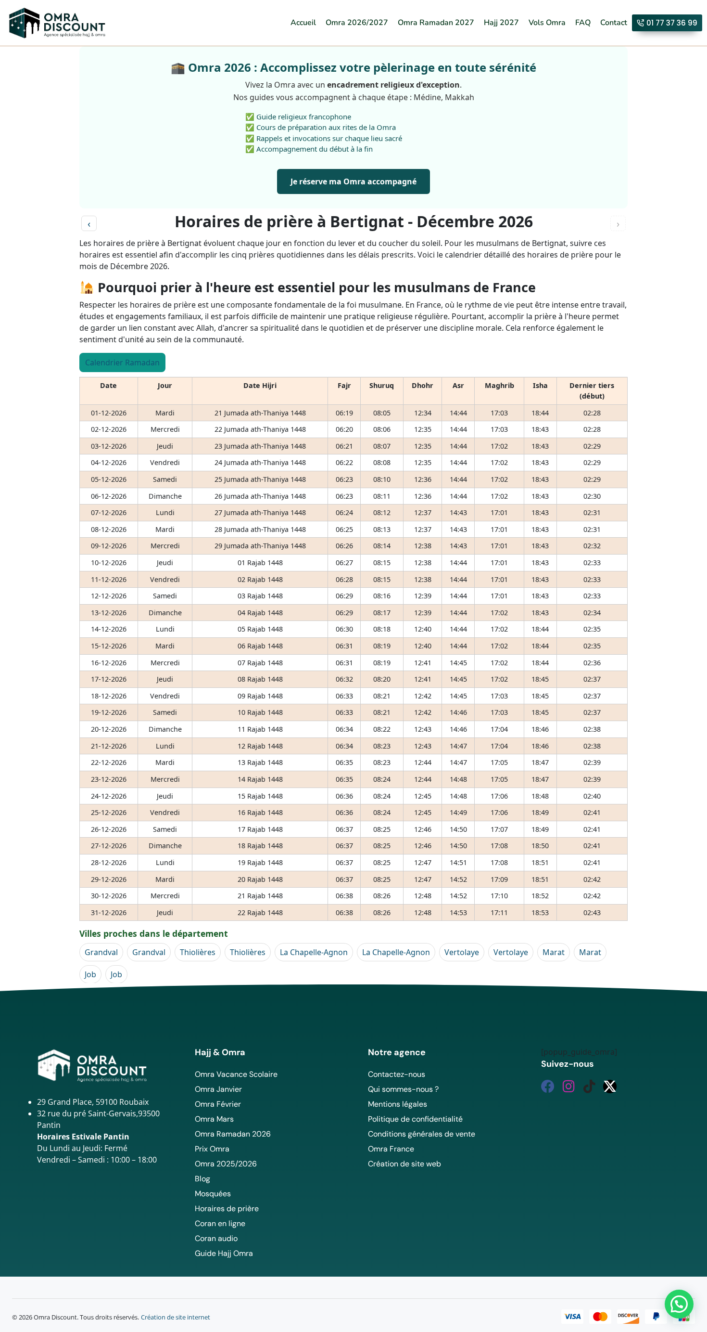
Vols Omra (547, 22)
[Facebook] (548, 1086)
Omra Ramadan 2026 (233, 1134)
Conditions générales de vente (421, 1134)
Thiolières (197, 952)
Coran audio (216, 1238)
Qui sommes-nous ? (403, 1089)
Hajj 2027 (501, 22)
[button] (679, 1304)
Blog (202, 1179)
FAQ (583, 22)
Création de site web (404, 1164)
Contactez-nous (396, 1074)
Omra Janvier (218, 1089)
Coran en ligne (220, 1223)
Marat (554, 952)
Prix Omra (212, 1149)
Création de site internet (175, 1317)
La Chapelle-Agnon (314, 952)
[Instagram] (568, 1086)
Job (90, 974)
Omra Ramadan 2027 (436, 22)
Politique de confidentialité (415, 1119)
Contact (613, 22)
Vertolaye (461, 952)
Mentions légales (397, 1104)
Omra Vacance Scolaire (236, 1074)
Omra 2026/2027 (357, 22)
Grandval (101, 952)
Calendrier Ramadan (122, 362)
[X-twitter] (610, 1086)
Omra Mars (214, 1119)
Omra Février (218, 1104)
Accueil (303, 22)
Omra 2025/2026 (226, 1164)
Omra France (391, 1149)
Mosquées (213, 1194)
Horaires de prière (227, 1208)
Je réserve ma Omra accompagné (353, 181)
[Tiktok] (589, 1086)
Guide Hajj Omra (224, 1253)
